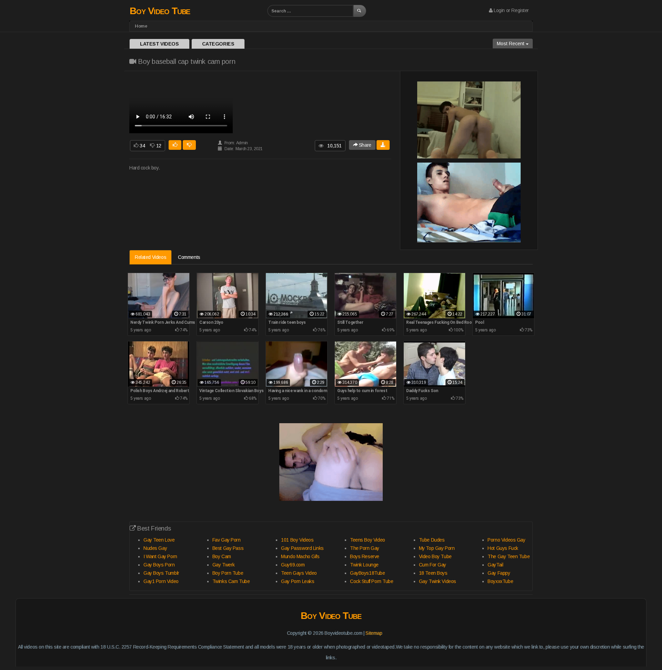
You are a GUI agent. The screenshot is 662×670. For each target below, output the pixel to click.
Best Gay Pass (228, 548)
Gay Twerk (223, 564)
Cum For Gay (432, 564)
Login (499, 10)
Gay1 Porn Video (161, 581)
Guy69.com (292, 564)
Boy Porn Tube (227, 573)
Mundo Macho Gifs (300, 556)
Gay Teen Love (159, 540)
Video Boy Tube (435, 556)
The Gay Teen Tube (509, 556)
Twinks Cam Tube (231, 581)
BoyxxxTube (500, 581)
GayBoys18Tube (367, 573)
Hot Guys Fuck (503, 548)
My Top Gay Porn (437, 548)
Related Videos (150, 257)
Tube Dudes (432, 540)
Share (364, 145)
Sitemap (373, 633)
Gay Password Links (302, 548)
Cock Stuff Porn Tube (371, 581)
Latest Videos (159, 44)
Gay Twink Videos (437, 581)
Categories (218, 44)
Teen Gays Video (299, 573)
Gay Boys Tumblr (161, 573)
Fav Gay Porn (226, 540)
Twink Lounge (364, 564)
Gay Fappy (499, 573)
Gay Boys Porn (159, 564)
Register (520, 10)
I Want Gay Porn (160, 556)
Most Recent (511, 43)
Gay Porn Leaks (297, 581)
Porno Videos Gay (506, 540)
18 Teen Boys (433, 573)
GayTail (495, 564)
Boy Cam (221, 556)
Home (141, 26)
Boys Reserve (364, 556)
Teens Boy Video (367, 540)
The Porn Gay (364, 548)
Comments (189, 257)
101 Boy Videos (297, 540)
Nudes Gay (155, 548)
